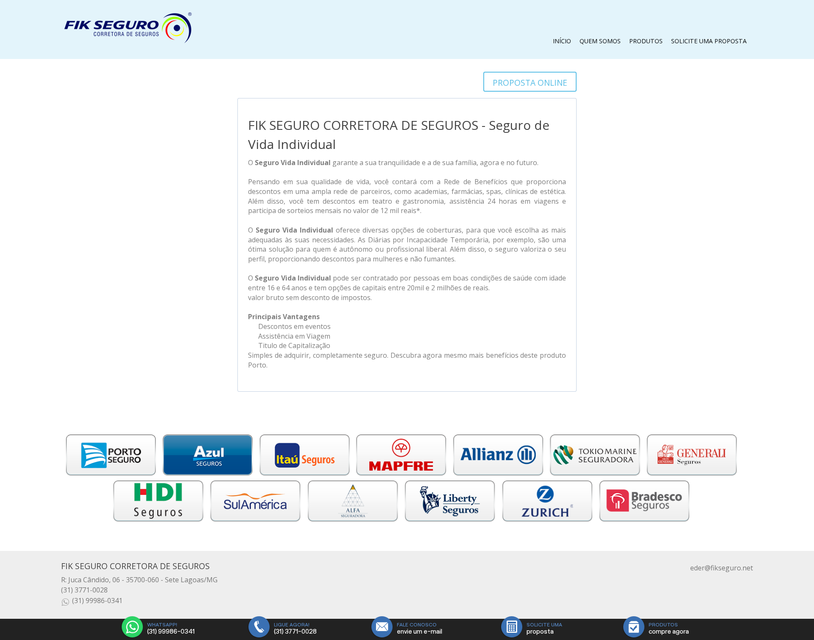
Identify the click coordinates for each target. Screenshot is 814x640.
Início (562, 41)
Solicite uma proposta (709, 41)
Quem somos (600, 41)
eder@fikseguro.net (721, 568)
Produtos (646, 41)
